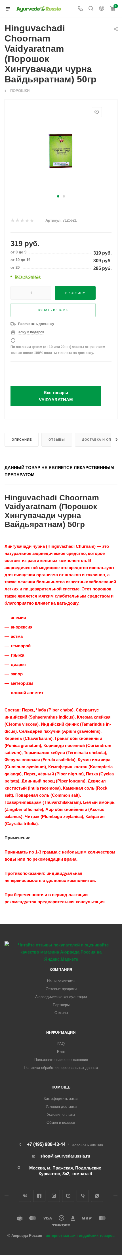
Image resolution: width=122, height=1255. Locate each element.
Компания (61, 969)
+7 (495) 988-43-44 (46, 1144)
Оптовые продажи (61, 989)
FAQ (61, 1044)
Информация (61, 1032)
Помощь (61, 1087)
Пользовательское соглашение (61, 1060)
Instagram (54, 1196)
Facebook (39, 1196)
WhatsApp (97, 1196)
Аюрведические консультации (61, 997)
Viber (83, 1196)
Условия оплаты (61, 1114)
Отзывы (57, 439)
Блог (61, 1052)
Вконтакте (25, 1196)
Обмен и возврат (61, 1122)
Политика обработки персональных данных (61, 1067)
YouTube (68, 1196)
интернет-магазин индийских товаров (80, 1235)
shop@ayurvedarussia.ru (65, 1156)
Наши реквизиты (61, 981)
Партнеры (61, 1005)
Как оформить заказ (61, 1098)
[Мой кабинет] (101, 9)
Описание (21, 439)
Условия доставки (61, 1106)
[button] (58, 196)
